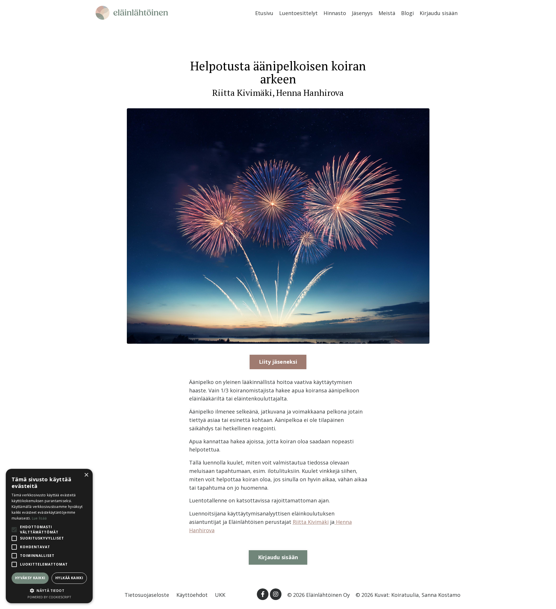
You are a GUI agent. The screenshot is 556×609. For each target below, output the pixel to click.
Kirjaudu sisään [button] (278, 557)
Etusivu (264, 13)
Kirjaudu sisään (439, 13)
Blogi (407, 13)
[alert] (49, 536)
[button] (49, 590)
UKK (220, 594)
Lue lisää (39, 518)
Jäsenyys (362, 13)
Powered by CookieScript (49, 597)
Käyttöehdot (192, 594)
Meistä (386, 13)
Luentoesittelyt (298, 13)
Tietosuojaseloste (147, 594)
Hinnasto (334, 13)
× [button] (86, 475)
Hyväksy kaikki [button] (30, 577)
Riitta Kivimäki (311, 521)
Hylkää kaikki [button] (69, 577)
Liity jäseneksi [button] (278, 361)
